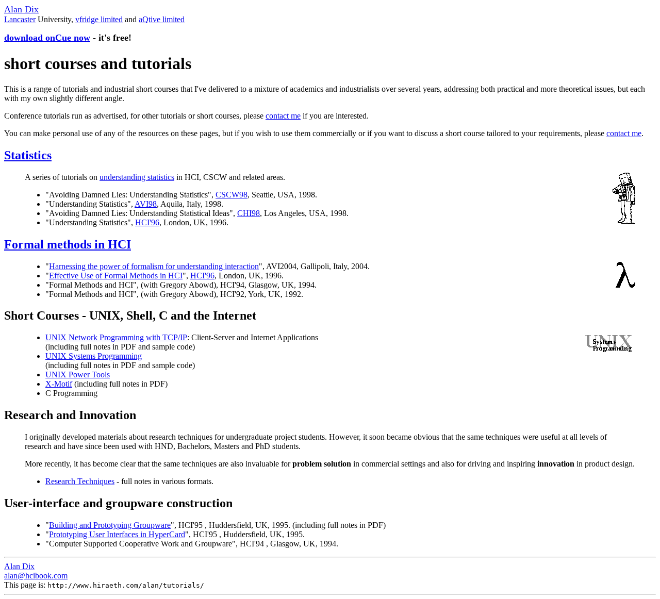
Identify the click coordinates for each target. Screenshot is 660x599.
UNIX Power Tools (77, 374)
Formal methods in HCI (67, 244)
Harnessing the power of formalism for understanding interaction (154, 266)
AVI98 (146, 203)
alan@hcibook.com (36, 575)
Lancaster (20, 19)
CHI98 (248, 213)
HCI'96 (147, 222)
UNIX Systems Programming (93, 356)
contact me (283, 115)
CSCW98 (232, 194)
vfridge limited (99, 19)
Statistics (28, 155)
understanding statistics (137, 177)
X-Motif (58, 383)
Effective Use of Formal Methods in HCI (116, 275)
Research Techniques (79, 481)
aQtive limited (162, 19)
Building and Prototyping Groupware (110, 525)
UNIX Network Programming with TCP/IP (116, 337)
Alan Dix (21, 9)
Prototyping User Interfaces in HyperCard (117, 534)
